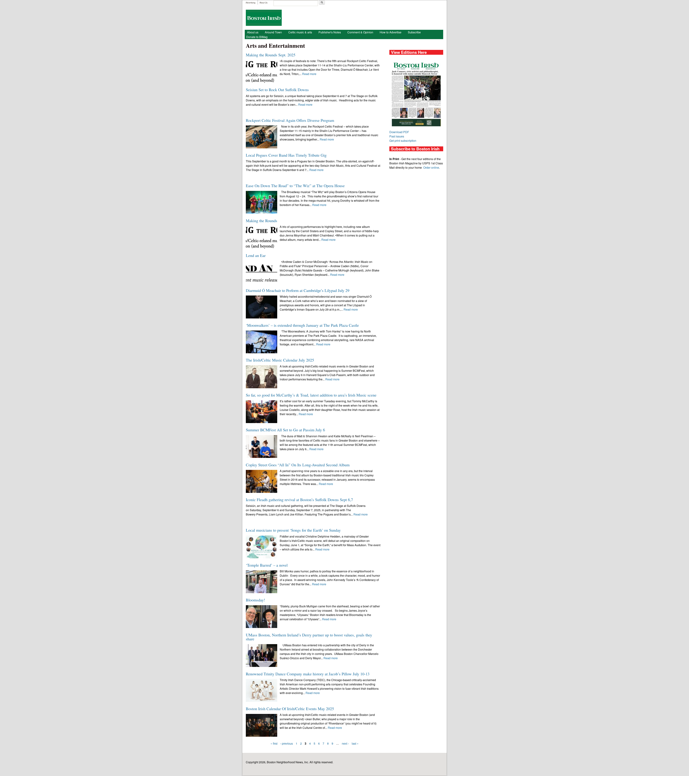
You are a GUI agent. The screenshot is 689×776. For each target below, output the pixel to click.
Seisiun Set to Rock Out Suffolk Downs (277, 89)
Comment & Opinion (360, 32)
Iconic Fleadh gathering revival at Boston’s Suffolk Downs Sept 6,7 (299, 499)
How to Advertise (390, 32)
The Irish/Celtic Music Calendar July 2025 (280, 360)
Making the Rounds (261, 220)
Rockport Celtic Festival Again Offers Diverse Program (290, 120)
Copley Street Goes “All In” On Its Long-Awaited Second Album (298, 464)
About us (252, 32)
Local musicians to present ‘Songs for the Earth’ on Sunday (293, 530)
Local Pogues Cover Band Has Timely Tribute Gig (286, 155)
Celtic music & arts (300, 32)
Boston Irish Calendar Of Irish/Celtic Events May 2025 (290, 708)
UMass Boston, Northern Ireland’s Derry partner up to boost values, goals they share (309, 636)
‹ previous (286, 743)
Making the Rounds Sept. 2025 (270, 54)
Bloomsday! (255, 599)
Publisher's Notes (329, 32)
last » (355, 743)
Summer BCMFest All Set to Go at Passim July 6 (285, 429)
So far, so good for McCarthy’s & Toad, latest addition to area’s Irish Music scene (311, 395)
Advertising (250, 2)
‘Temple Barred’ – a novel (267, 565)
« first (274, 743)
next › (345, 743)
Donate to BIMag (257, 37)
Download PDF (399, 132)
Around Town (273, 32)
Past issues (396, 136)
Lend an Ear (256, 255)
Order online (431, 167)
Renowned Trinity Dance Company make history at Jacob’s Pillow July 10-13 (307, 673)
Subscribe (414, 32)
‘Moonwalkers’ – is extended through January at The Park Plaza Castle (302, 325)
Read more (309, 74)
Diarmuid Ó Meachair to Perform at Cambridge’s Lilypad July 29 (297, 290)
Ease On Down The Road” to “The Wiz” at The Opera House (295, 185)
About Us (263, 2)
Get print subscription (402, 141)
